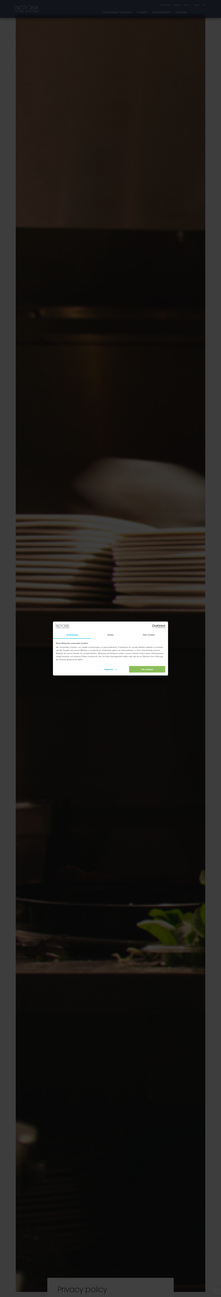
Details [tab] (110, 635)
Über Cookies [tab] (149, 635)
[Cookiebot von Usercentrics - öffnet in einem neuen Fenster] (154, 626)
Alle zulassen (147, 669)
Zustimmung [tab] (72, 635)
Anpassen (108, 669)
